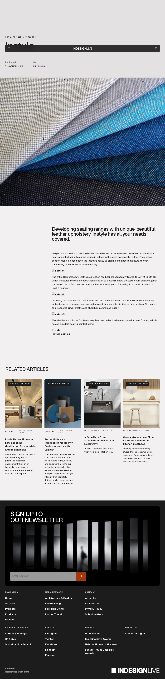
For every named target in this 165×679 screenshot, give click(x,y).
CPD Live (10, 639)
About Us (91, 598)
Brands (9, 619)
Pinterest (50, 655)
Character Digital (135, 633)
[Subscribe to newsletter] (81, 576)
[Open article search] (156, 48)
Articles (10, 603)
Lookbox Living (54, 608)
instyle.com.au (61, 334)
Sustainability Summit (18, 644)
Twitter (49, 639)
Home (8, 598)
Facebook (51, 644)
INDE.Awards (92, 633)
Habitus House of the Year (101, 644)
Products (10, 614)
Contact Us (92, 603)
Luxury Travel (53, 614)
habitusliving (53, 603)
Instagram (51, 633)
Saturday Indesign (16, 633)
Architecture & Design (58, 598)
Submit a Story (94, 614)
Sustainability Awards (98, 639)
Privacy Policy (93, 608)
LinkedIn (50, 649)
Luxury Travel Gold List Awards (99, 651)
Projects (10, 608)
